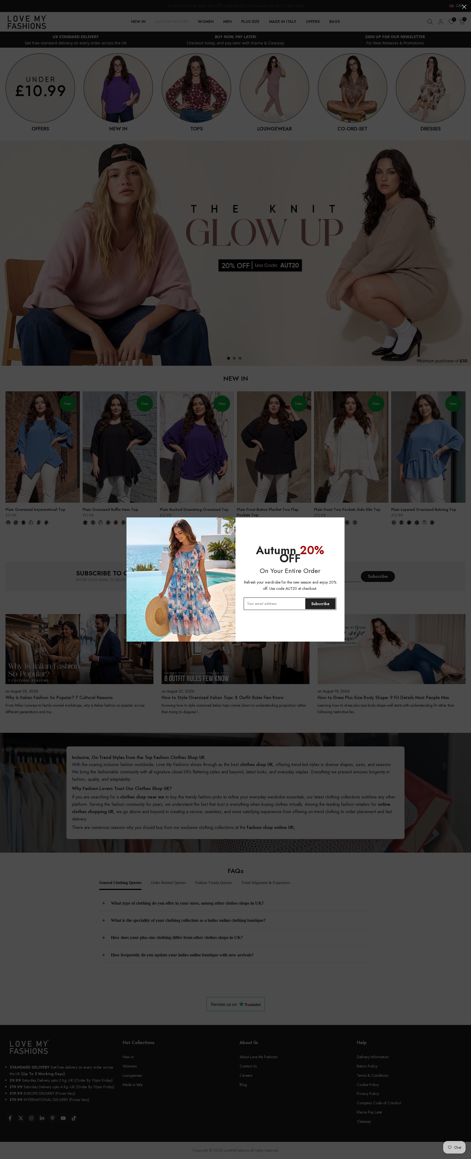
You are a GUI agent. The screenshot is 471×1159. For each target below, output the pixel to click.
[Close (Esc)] (464, 7)
